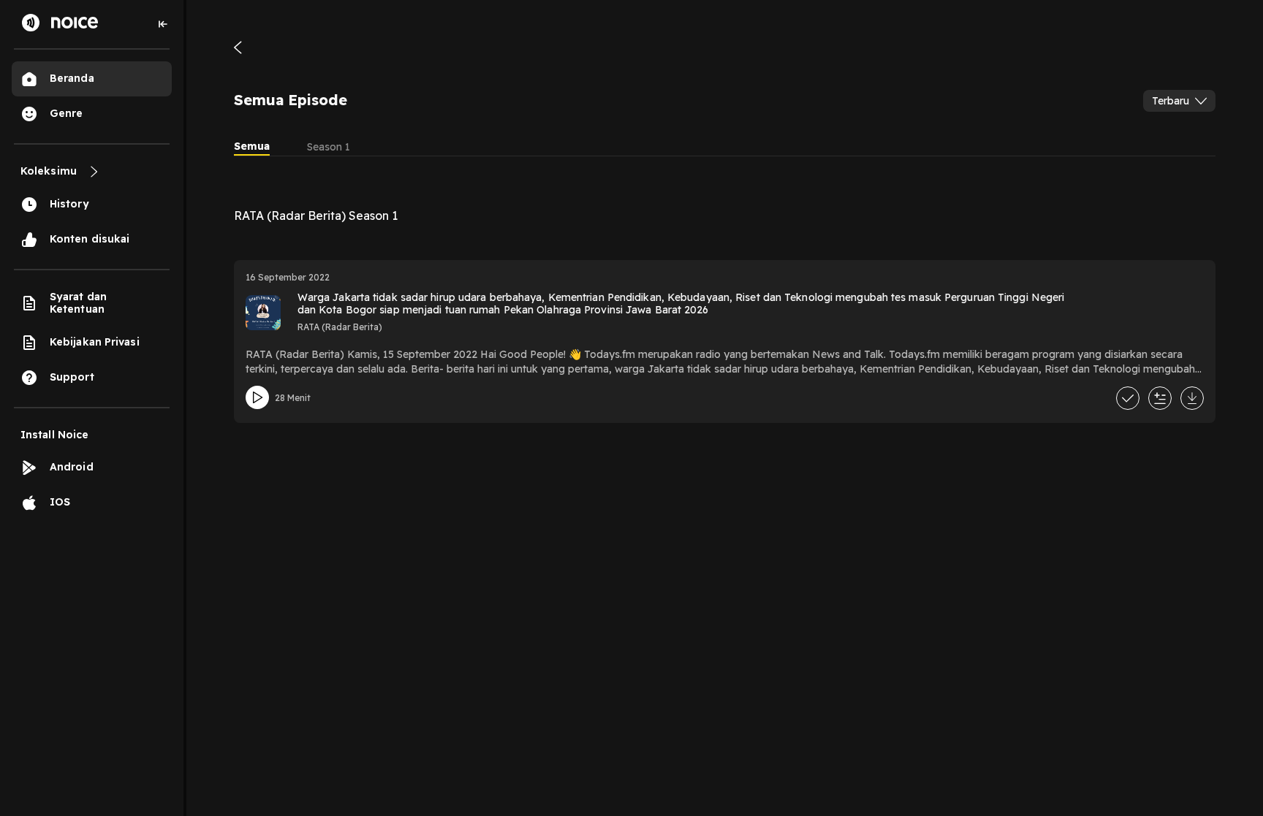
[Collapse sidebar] (163, 24)
